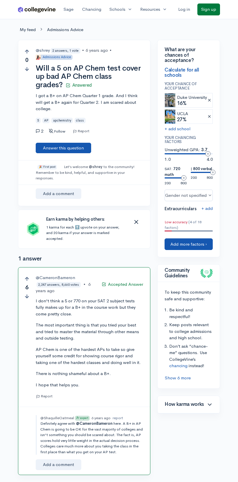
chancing (178, 365)
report (118, 418)
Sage (68, 9)
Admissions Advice (65, 29)
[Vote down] (27, 69)
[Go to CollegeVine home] (37, 9)
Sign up (208, 9)
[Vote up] (27, 51)
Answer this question (63, 148)
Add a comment (58, 193)
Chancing (91, 9)
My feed (28, 29)
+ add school (177, 128)
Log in (184, 9)
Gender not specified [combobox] (186, 195)
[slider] (207, 153)
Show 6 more (178, 378)
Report (83, 131)
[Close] (136, 222)
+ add (207, 208)
